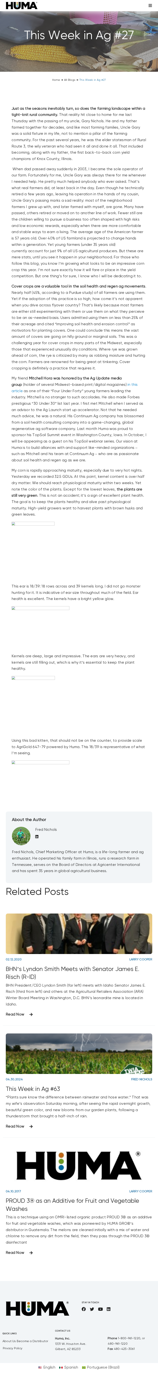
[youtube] (100, 1309)
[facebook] (84, 1309)
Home (56, 80)
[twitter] (92, 1309)
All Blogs (70, 80)
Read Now (15, 1014)
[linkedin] (108, 1309)
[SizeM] (22, 4)
